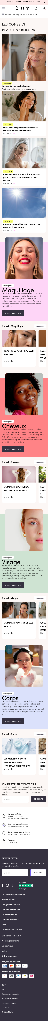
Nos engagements (10, 941)
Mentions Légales (9, 1003)
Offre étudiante (9, 956)
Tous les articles (13, 313)
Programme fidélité (11, 905)
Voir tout (40, 326)
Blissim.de (6, 1008)
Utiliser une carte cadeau (14, 895)
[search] (3, 14)
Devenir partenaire (11, 910)
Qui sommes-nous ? (11, 936)
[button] (24, 2)
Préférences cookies (12, 930)
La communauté (9, 915)
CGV (4, 985)
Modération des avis (10, 998)
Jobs (4, 951)
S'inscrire (38, 799)
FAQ (3, 989)
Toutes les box (9, 900)
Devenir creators (10, 920)
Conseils (12, 326)
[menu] (3, 8)
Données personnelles (10, 994)
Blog (4, 925)
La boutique (7, 946)
